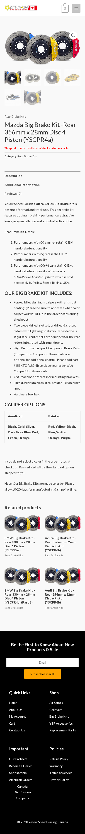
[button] (73, 35)
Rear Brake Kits (15, 116)
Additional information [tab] (22, 185)
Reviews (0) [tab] (13, 193)
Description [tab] (13, 176)
